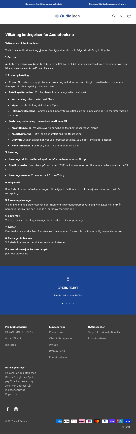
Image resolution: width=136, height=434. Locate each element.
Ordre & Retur (57, 350)
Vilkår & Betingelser (60, 338)
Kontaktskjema (58, 357)
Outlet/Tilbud (13, 338)
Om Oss (53, 344)
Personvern (56, 331)
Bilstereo (10, 344)
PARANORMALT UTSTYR (19, 331)
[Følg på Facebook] (7, 409)
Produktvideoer (97, 338)
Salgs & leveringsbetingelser (105, 331)
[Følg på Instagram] (16, 409)
